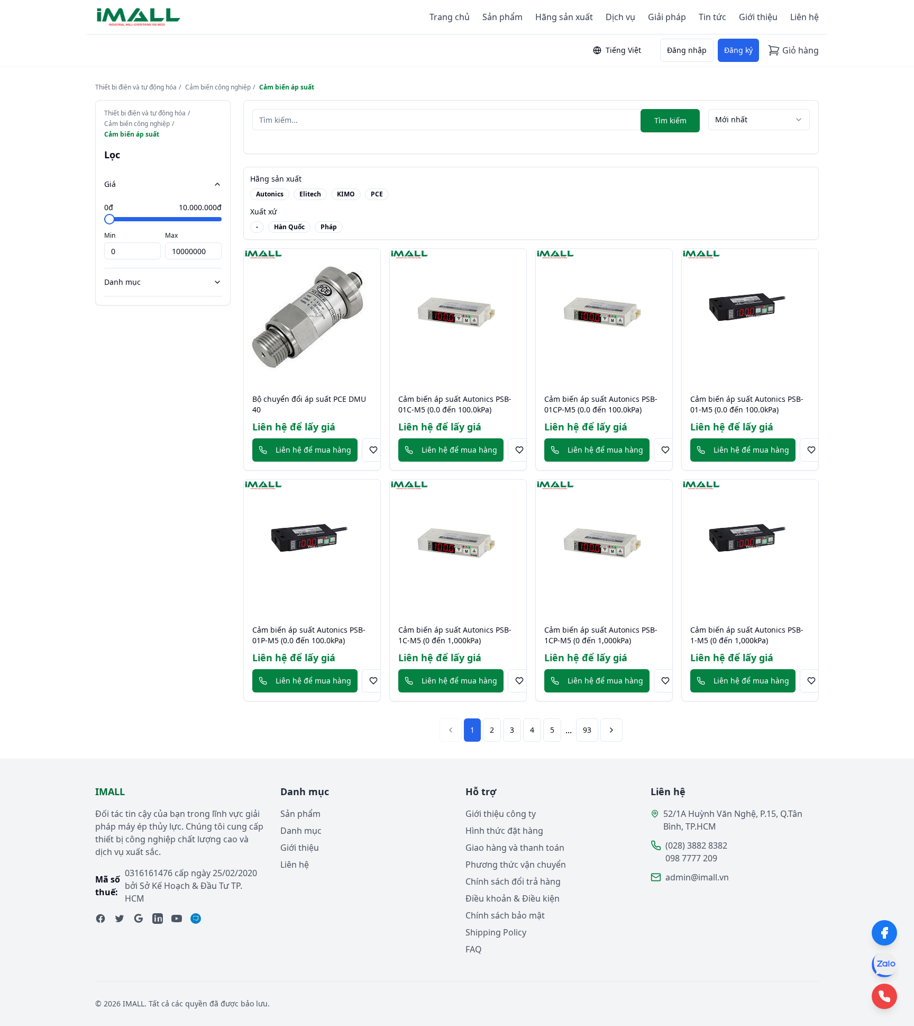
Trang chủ (449, 17)
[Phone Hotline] (884, 996)
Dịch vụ (620, 17)
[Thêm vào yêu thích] (373, 450)
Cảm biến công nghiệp (218, 87)
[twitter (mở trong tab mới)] (119, 918)
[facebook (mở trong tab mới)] (100, 918)
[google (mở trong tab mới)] (138, 918)
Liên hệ (804, 17)
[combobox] (759, 119)
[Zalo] (884, 964)
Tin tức (712, 17)
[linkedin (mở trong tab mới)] (157, 918)
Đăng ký (738, 50)
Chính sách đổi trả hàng (513, 881)
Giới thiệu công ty (500, 814)
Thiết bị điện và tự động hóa (136, 87)
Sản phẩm (502, 17)
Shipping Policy (495, 932)
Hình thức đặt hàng (504, 830)
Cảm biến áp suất (286, 87)
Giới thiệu (758, 17)
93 (587, 730)
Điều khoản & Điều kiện (512, 898)
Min (109, 235)
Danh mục (122, 282)
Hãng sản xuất (564, 17)
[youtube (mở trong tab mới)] (176, 918)
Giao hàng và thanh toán (514, 847)
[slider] (109, 219)
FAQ (473, 949)
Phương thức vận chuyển (515, 864)
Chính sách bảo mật (505, 915)
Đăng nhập (687, 50)
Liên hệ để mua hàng (313, 450)
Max (171, 235)
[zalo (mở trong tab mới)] (195, 918)
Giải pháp (667, 17)
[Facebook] (884, 933)
